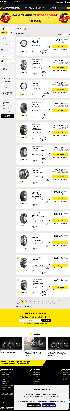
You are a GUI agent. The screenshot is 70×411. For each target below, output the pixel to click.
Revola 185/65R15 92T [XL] (38, 107)
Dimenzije (4, 383)
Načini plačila (5, 374)
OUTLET (39, 8)
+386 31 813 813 (5, 1)
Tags (34, 383)
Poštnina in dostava (7, 372)
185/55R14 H (35, 43)
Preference (62, 401)
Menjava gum (36, 376)
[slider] (1, 63)
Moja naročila (66, 374)
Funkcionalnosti (23, 401)
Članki (3, 389)
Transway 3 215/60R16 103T (38, 217)
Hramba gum (35, 52)
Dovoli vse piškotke (49, 405)
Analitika (33, 401)
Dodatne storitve (40, 7)
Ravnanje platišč (37, 381)
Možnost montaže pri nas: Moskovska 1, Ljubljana (43, 51)
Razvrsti (59, 34)
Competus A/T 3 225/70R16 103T (36, 195)
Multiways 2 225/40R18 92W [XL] (38, 261)
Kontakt (65, 380)
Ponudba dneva (36, 372)
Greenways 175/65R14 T (38, 64)
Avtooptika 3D (36, 380)
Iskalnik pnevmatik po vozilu (9, 387)
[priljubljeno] (50, 8)
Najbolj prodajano (37, 374)
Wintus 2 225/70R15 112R (37, 283)
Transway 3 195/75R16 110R (38, 151)
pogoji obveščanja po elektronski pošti (39, 323)
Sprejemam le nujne (34, 405)
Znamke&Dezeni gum (7, 385)
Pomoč (31, 8)
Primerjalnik (66, 378)
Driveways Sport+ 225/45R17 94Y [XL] (37, 173)
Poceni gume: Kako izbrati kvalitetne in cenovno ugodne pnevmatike (57, 353)
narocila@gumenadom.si (6, 3)
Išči (8, 116)
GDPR (4, 380)
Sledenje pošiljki (6, 376)
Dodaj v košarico (60, 46)
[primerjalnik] (53, 8)
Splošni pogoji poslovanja (8, 378)
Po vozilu (10, 32)
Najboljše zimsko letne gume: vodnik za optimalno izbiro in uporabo (32, 353)
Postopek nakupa (6, 381)
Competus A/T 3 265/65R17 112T (36, 129)
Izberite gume (28, 7)
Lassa (35, 41)
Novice (36, 334)
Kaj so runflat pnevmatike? (8, 352)
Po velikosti (4, 32)
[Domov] (10, 8)
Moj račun (65, 372)
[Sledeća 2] (58, 302)
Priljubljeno (66, 376)
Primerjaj (24, 51)
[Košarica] (55, 8)
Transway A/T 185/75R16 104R (36, 239)
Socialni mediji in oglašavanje (47, 401)
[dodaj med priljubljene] (18, 52)
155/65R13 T (35, 85)
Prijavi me (46, 320)
